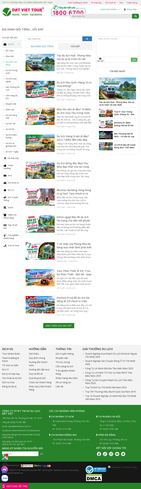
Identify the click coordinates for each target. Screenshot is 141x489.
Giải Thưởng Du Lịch (13, 88)
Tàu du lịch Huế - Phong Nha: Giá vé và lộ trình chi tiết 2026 (74, 57)
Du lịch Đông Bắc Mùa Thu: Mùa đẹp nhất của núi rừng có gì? (73, 165)
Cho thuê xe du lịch (12, 378)
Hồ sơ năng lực (63, 382)
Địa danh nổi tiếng (11, 63)
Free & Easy (13, 245)
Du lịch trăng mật (11, 116)
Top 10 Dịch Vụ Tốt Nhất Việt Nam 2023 (106, 387)
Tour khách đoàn (11, 353)
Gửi (41, 454)
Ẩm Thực (10, 50)
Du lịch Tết (10, 123)
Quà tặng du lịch (37, 378)
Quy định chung (37, 357)
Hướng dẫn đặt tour (39, 369)
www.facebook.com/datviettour (26, 430)
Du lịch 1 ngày (12, 151)
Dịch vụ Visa (8, 382)
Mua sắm (10, 56)
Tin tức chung (63, 362)
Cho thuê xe (110, 2)
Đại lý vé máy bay (11, 373)
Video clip (10, 109)
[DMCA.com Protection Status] (94, 477)
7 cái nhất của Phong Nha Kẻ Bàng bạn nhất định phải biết (74, 245)
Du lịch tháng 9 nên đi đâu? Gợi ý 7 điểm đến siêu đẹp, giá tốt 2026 (73, 138)
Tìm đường (4, 463)
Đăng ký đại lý (9, 386)
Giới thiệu (34, 353)
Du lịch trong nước (11, 71)
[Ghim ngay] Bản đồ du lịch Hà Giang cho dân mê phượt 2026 (73, 218)
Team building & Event (77, 2)
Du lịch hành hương (11, 136)
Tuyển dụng (132, 2)
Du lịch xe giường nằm (11, 144)
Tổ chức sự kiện (10, 365)
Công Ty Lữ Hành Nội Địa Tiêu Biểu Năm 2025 (109, 368)
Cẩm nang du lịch (11, 97)
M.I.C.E (11, 190)
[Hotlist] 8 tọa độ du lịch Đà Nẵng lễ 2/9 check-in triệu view (73, 299)
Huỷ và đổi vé (36, 373)
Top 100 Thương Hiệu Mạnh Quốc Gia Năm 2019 (110, 391)
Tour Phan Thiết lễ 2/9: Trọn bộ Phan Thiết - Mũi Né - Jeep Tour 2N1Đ (74, 272)
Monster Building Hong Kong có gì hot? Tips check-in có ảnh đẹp (74, 191)
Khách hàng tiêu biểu (67, 378)
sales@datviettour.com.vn (19, 426)
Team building (8, 167)
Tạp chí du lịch (10, 226)
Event (10, 207)
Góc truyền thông (11, 198)
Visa (121, 2)
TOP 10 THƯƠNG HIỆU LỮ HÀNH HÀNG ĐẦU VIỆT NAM (27, 2)
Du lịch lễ (10, 129)
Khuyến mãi (11, 104)
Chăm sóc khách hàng (10, 216)
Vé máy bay (96, 2)
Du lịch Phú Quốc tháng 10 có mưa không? (74, 84)
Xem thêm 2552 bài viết (58, 325)
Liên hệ (59, 386)
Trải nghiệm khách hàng (11, 236)
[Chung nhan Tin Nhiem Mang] (122, 467)
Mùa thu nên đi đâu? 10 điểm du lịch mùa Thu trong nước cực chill (74, 111)
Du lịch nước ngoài (11, 80)
